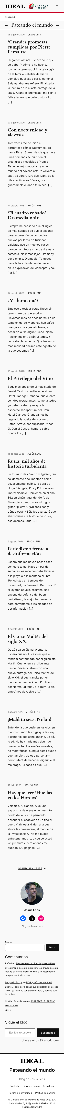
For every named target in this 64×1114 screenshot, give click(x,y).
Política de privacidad (20, 1092)
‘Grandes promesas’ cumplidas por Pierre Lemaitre (29, 47)
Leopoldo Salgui (13, 982)
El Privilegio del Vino (30, 378)
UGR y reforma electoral (39, 982)
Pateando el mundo (32, 25)
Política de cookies (45, 1092)
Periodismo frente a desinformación (28, 552)
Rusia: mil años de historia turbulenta (27, 464)
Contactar (15, 1086)
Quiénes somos (32, 1086)
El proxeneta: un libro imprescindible (35, 963)
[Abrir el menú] (57, 6)
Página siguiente (32, 868)
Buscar (8, 942)
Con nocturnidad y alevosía (27, 133)
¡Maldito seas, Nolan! (29, 719)
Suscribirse (48, 1032)
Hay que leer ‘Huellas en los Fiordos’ (30, 795)
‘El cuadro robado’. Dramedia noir (27, 216)
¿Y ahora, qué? (23, 300)
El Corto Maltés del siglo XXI (28, 639)
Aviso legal (48, 1086)
